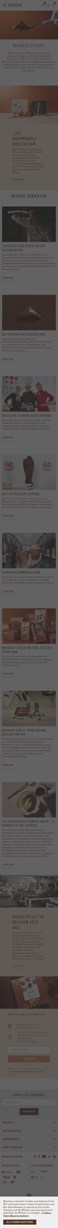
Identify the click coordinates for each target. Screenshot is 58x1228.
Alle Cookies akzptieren (20, 1222)
